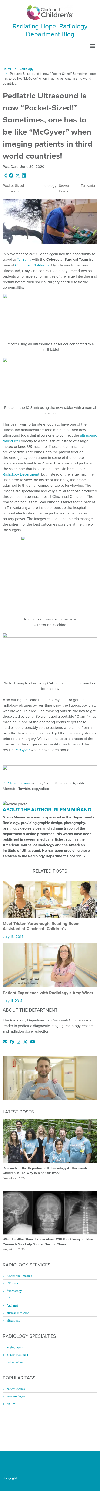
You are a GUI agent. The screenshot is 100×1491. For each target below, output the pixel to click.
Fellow (11, 1403)
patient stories (16, 1389)
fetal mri (12, 1305)
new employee (16, 1396)
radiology (49, 185)
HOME (7, 68)
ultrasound (13, 1320)
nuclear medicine (18, 1313)
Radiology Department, (21, 474)
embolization (15, 1362)
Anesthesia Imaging (19, 1276)
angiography (15, 1347)
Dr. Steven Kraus (16, 783)
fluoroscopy (14, 1290)
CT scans (12, 1283)
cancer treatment (17, 1354)
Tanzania (88, 185)
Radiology (26, 68)
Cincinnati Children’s (32, 265)
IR (8, 1298)
